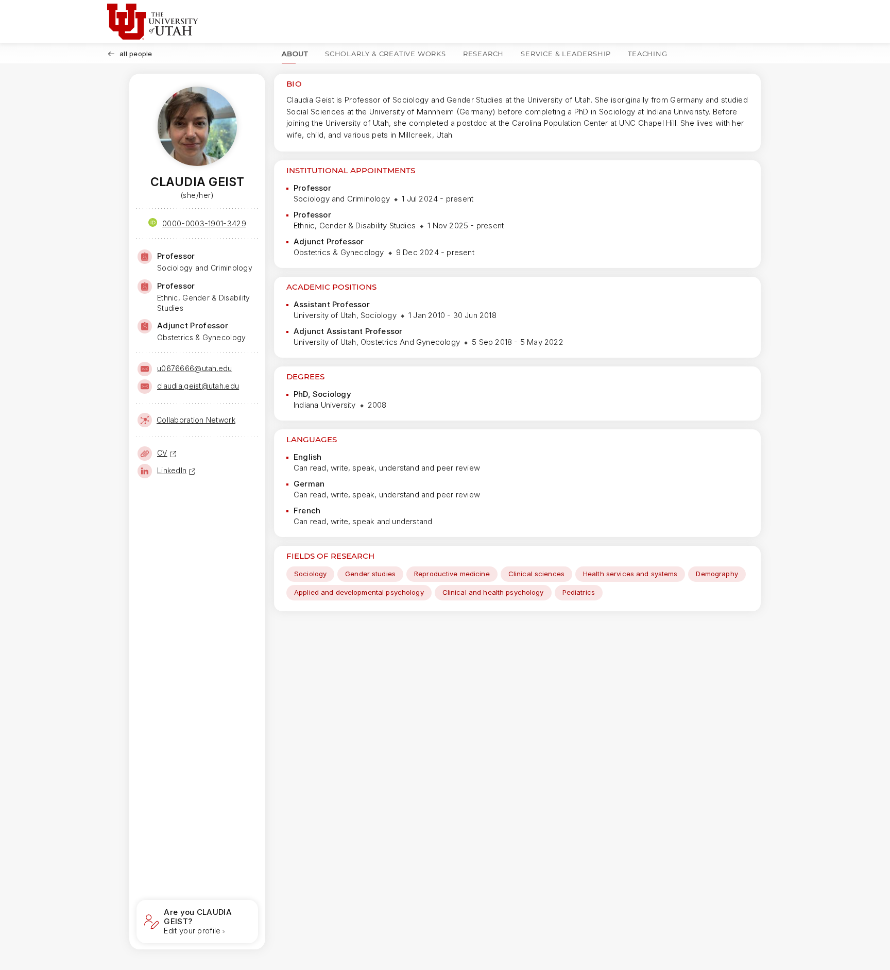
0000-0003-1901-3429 (204, 223)
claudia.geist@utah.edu (198, 385)
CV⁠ (162, 452)
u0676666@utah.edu (194, 368)
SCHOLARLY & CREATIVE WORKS (385, 53)
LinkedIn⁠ (171, 470)
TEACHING (647, 53)
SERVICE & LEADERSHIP (566, 53)
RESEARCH (483, 53)
